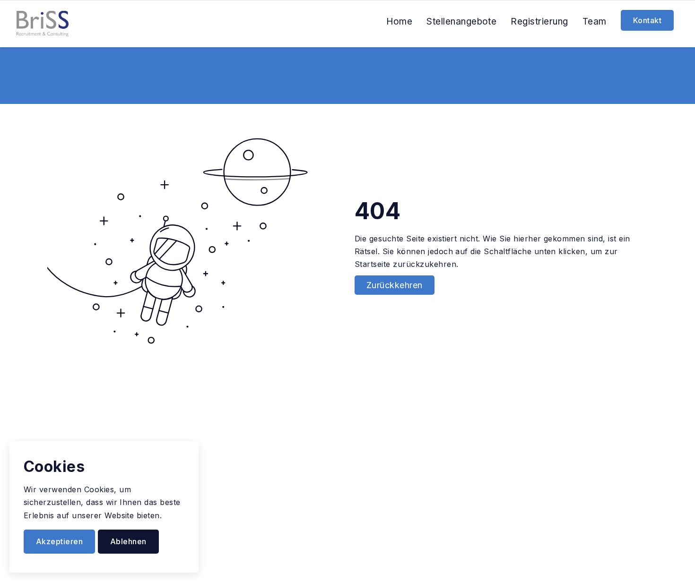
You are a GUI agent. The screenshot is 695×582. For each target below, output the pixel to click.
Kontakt (647, 20)
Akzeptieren (59, 541)
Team (594, 21)
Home (399, 21)
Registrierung (539, 21)
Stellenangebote (461, 21)
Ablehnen (128, 541)
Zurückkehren (394, 285)
